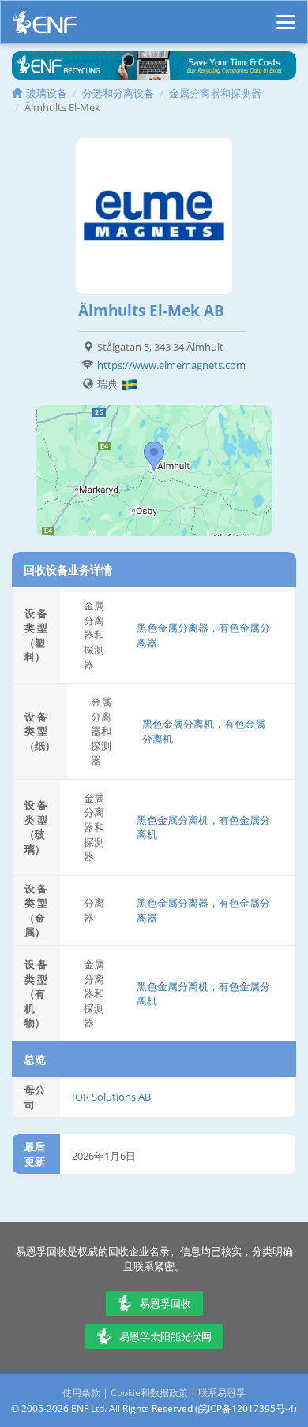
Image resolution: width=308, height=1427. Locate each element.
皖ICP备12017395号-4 (246, 1408)
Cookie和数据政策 (149, 1392)
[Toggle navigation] (285, 15)
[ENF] (45, 26)
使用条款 (81, 1392)
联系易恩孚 (222, 1392)
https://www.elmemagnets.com (171, 365)
